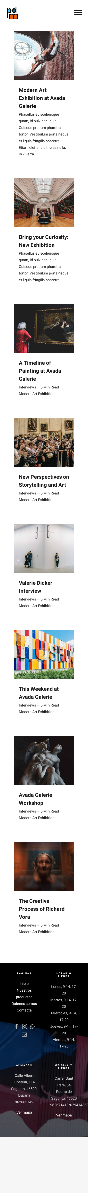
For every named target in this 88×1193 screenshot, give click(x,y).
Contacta (24, 1010)
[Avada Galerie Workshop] (44, 760)
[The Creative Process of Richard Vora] (44, 866)
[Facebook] (16, 1026)
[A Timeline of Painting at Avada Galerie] (44, 328)
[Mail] (24, 1034)
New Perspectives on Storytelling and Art (44, 481)
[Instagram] (24, 1026)
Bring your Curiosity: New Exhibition (43, 241)
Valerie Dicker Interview (35, 587)
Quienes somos (24, 1004)
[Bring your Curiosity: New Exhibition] (44, 202)
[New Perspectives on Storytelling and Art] (44, 442)
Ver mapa (24, 1112)
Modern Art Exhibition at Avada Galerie (42, 98)
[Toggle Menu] (78, 12)
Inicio (24, 983)
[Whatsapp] (32, 1026)
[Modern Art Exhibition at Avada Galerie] (44, 55)
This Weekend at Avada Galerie (39, 693)
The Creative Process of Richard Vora (42, 909)
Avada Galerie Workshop (35, 799)
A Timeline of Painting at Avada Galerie (40, 371)
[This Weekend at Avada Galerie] (44, 654)
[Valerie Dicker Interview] (44, 548)
